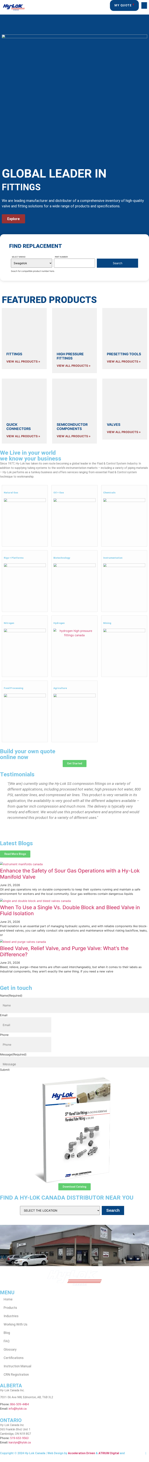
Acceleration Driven (81, 1453)
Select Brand (18, 257)
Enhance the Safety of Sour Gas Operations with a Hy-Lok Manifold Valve (70, 874)
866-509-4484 (19, 1404)
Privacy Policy (135, 1453)
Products (10, 1308)
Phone (4, 1035)
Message (13, 1054)
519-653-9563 (19, 1438)
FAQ (6, 1341)
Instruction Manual (17, 1366)
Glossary (10, 1349)
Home (8, 1299)
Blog (7, 1333)
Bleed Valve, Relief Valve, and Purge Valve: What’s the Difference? (64, 951)
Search (113, 1210)
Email (3, 1015)
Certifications (14, 1358)
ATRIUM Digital (108, 1453)
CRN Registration (16, 1374)
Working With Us (15, 1324)
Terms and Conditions (15, 1456)
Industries (11, 1316)
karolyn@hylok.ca (20, 1442)
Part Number (61, 257)
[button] (144, 5)
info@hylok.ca (18, 1408)
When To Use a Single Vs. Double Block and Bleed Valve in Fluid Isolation (70, 910)
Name (11, 995)
